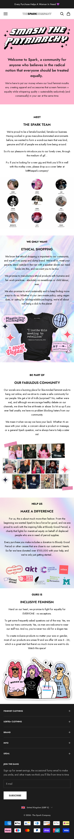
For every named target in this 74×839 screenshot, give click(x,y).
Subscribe (15, 795)
